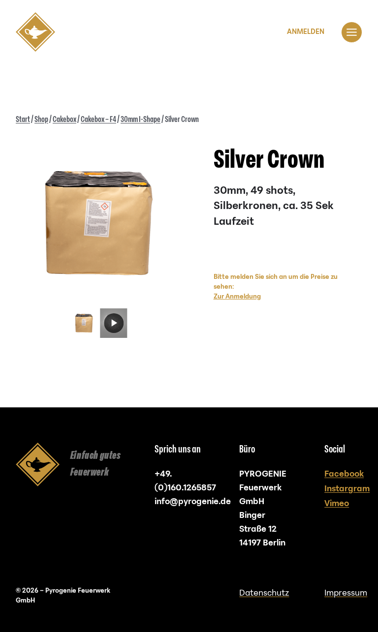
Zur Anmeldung (237, 296)
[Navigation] (351, 32)
